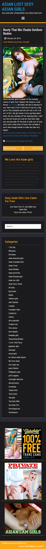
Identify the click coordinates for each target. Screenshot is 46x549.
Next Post (37, 148)
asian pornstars (14, 273)
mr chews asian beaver (17, 357)
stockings (12, 387)
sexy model (12, 105)
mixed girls (13, 353)
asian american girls (16, 258)
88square (12, 251)
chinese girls (13, 298)
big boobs (18, 42)
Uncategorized (14, 409)
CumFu (11, 317)
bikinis (11, 295)
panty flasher (14, 368)
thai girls (26, 42)
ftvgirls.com (13, 324)
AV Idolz (12, 287)
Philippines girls (14, 372)
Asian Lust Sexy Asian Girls (17, 7)
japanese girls (14, 346)
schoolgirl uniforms (16, 379)
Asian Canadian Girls (16, 262)
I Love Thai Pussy (15, 342)
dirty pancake (14, 320)
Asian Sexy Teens (15, 284)
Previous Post (10, 148)
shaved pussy (14, 383)
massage (12, 350)
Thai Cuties (13, 394)
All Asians (12, 254)
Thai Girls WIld (14, 401)
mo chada (20, 141)
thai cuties (29, 141)
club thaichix (13, 302)
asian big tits (10, 141)
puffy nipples (14, 375)
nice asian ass (14, 365)
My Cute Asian (14, 361)
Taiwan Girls (13, 390)
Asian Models (8, 42)
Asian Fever (13, 265)
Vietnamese (13, 412)
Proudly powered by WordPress (14, 543)
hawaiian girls (14, 335)
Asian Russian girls (16, 276)
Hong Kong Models (16, 339)
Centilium (29, 546)
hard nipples (13, 331)
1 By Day (12, 247)
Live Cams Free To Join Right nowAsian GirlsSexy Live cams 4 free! (23, 210)
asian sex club (14, 280)
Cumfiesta (12, 313)
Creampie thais (14, 309)
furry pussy (13, 328)
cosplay (11, 306)
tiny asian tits (14, 405)
